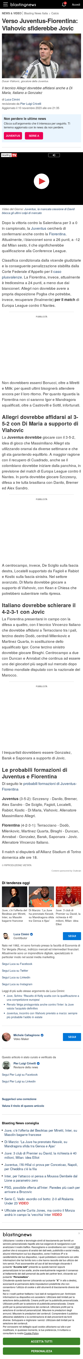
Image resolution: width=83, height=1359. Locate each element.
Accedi (76, 4)
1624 (77, 1247)
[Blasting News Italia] (23, 4)
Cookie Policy (31, 1333)
